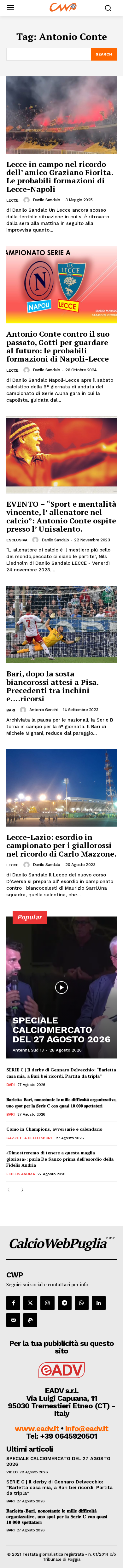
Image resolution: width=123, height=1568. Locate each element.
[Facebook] (13, 1303)
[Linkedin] (99, 1303)
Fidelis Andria (20, 1174)
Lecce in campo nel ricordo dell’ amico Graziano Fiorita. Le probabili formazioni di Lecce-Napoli (59, 176)
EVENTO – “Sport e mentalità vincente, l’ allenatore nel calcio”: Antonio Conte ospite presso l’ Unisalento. (61, 516)
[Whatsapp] (82, 1303)
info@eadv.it (86, 1428)
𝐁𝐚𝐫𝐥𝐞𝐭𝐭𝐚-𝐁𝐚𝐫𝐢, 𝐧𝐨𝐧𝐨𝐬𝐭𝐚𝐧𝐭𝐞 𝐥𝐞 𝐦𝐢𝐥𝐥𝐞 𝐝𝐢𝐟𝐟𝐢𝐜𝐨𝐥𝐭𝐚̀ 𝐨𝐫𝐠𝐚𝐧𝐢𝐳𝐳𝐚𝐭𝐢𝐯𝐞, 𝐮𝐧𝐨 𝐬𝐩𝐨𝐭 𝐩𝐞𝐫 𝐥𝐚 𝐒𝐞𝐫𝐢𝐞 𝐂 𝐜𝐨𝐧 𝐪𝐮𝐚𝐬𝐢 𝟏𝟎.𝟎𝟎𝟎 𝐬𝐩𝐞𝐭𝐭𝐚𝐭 (61, 1102)
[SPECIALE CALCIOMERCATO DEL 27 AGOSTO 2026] (61, 987)
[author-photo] (27, 200)
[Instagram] (47, 1303)
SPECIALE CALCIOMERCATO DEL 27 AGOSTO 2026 (61, 1030)
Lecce (12, 200)
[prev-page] (10, 1190)
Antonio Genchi (43, 709)
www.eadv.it (37, 1428)
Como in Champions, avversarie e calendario (54, 1129)
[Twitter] (30, 1303)
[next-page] (20, 1190)
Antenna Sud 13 (28, 1050)
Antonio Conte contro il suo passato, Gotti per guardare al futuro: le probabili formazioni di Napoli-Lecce (57, 346)
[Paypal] (30, 1320)
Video (12, 1472)
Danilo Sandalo (46, 199)
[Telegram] (65, 1303)
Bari (10, 710)
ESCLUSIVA (16, 540)
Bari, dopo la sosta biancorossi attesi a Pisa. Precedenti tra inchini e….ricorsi (52, 686)
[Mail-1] (13, 1320)
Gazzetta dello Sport (29, 1138)
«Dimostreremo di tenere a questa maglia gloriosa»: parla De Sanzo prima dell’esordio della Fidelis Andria (60, 1159)
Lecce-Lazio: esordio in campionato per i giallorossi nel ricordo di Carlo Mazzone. (61, 845)
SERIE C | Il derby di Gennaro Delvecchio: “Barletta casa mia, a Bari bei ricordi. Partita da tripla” (61, 1073)
